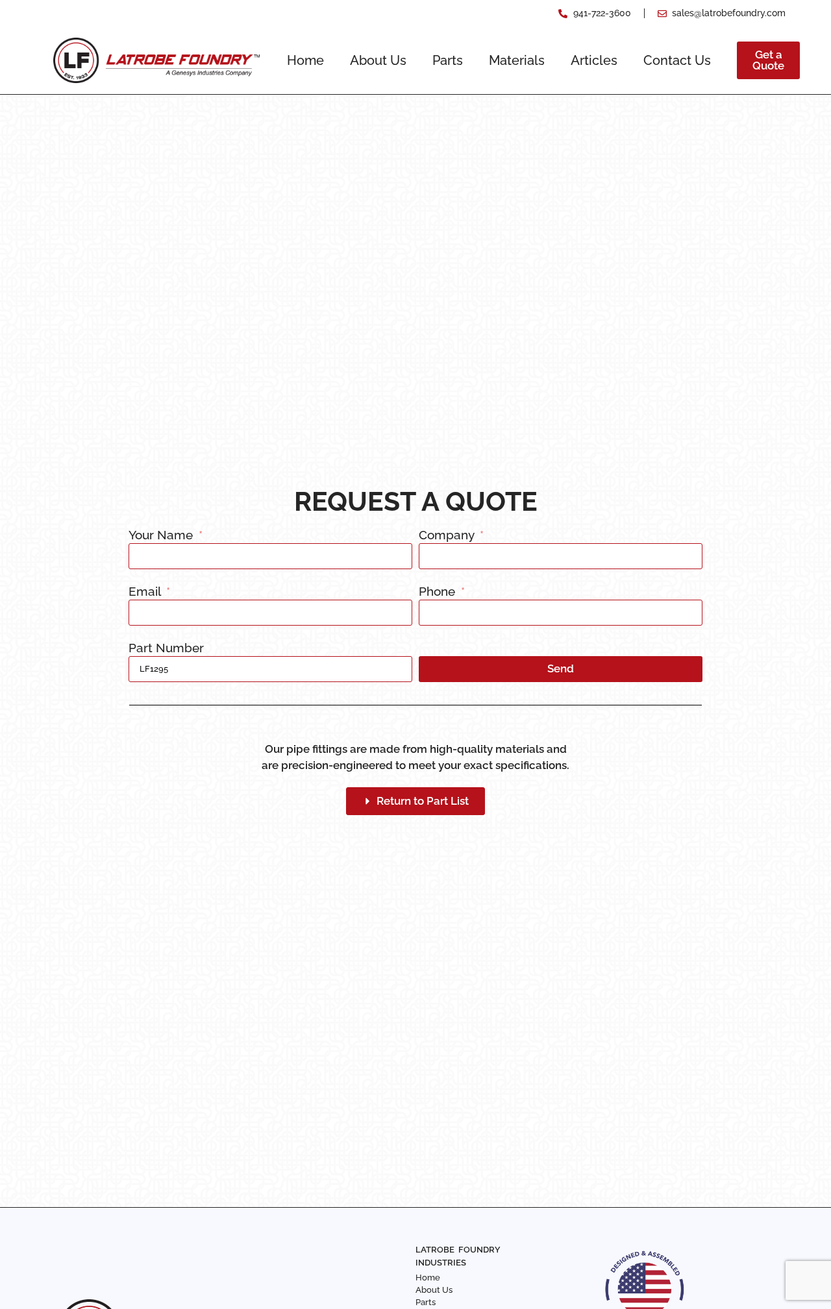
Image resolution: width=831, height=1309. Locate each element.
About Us (378, 60)
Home (305, 60)
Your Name (162, 535)
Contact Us (677, 60)
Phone (438, 591)
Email (146, 591)
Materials (517, 60)
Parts (447, 60)
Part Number (166, 648)
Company (448, 535)
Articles (594, 60)
